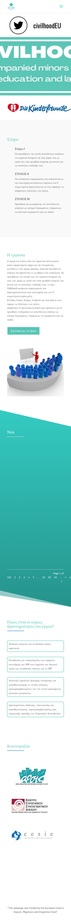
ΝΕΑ (42, 455)
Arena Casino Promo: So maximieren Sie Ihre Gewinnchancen (33, 451)
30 (55, 577)
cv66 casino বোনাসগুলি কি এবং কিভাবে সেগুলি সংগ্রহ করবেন (33, 495)
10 (43, 577)
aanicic (18, 455)
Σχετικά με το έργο (23, 331)
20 (49, 577)
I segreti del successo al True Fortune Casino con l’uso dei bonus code (31, 531)
